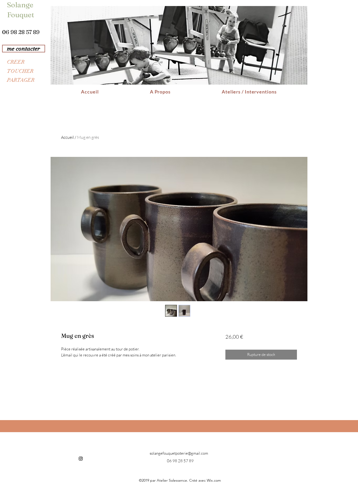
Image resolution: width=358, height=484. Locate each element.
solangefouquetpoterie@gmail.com (179, 453)
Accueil (67, 137)
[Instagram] (80, 458)
